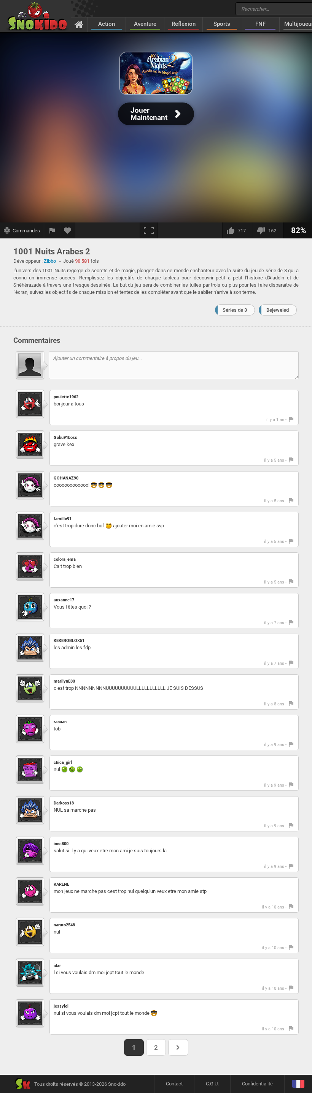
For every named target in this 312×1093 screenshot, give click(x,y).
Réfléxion (184, 24)
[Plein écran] (149, 230)
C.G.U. (212, 1084)
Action (106, 24)
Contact (174, 1084)
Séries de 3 (235, 310)
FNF (260, 24)
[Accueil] (79, 24)
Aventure (145, 24)
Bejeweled (277, 310)
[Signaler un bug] (52, 230)
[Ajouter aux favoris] (67, 230)
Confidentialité (257, 1084)
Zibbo (50, 261)
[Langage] (298, 1084)
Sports (221, 24)
